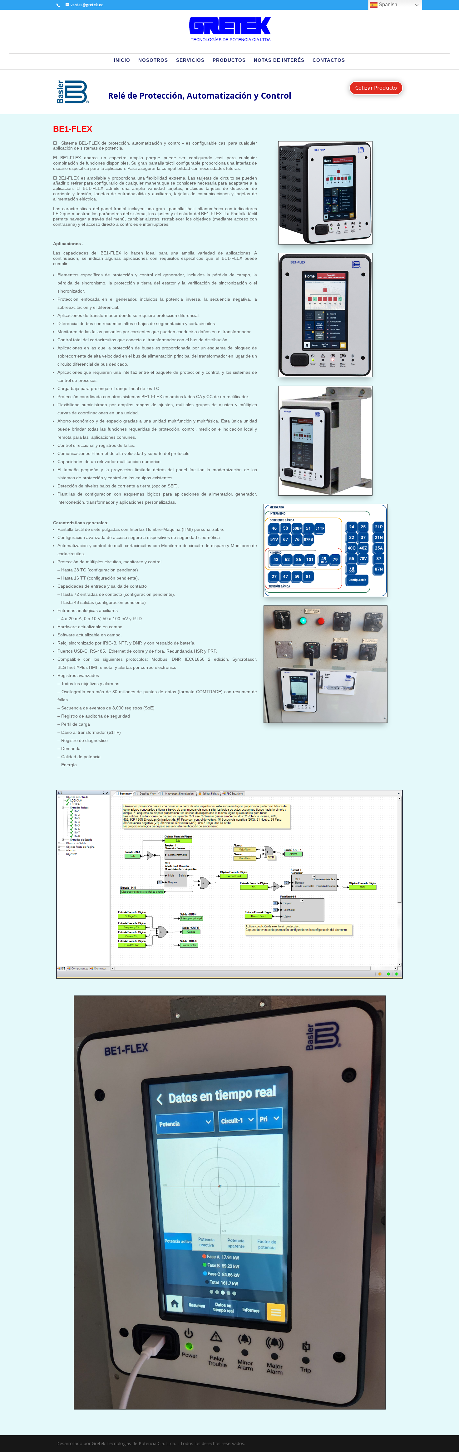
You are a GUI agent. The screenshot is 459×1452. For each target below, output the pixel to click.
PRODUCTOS (229, 60)
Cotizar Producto (376, 87)
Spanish (387, 4)
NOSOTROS (153, 60)
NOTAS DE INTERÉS (279, 60)
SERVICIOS (190, 60)
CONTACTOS (329, 60)
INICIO (122, 60)
